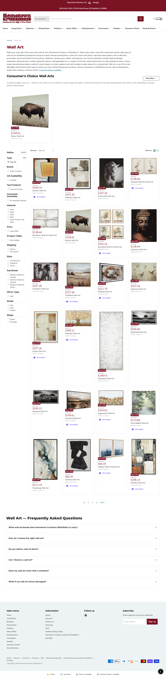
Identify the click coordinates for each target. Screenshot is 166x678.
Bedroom (30, 28)
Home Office (71, 28)
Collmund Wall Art (138, 289)
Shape (10, 315)
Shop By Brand (149, 28)
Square (12, 319)
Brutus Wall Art (17, 136)
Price (9, 227)
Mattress (58, 28)
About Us (49, 618)
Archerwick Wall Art (106, 196)
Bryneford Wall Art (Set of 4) (110, 247)
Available (12, 180)
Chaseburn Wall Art (40, 289)
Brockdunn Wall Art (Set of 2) (44, 235)
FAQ (47, 628)
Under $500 (13, 231)
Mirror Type (13, 292)
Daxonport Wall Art (106, 378)
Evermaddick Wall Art (139, 423)
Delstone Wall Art (40, 411)
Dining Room (44, 28)
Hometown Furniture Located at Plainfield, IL (62, 635)
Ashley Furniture (16, 139)
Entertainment (88, 28)
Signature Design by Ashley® (16, 276)
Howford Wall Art (138, 483)
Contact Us (50, 622)
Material (11, 205)
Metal (11, 212)
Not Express (14, 252)
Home (5, 28)
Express (12, 249)
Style (9, 256)
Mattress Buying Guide (54, 631)
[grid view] (154, 150)
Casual (12, 266)
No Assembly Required (17, 200)
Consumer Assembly (12, 195)
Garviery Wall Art (72, 479)
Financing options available (50, 70)
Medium (12, 310)
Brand (10, 167)
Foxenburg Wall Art (40, 488)
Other (11, 217)
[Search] (141, 18)
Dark (11, 305)
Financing (49, 625)
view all (23, 152)
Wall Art (12, 162)
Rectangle (13, 322)
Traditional (13, 263)
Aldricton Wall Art (72, 197)
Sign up (152, 621)
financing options (27, 565)
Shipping (11, 245)
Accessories (103, 28)
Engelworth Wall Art (106, 413)
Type (9, 158)
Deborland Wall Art (139, 332)
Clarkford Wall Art (72, 295)
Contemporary (14, 261)
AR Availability (14, 176)
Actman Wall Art (39, 190)
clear (24, 158)
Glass (11, 215)
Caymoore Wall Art (139, 249)
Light (11, 308)
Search (48, 615)
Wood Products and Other (16, 221)
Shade (10, 301)
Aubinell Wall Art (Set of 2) (142, 182)
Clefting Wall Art (105, 291)
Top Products (14, 185)
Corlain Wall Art (39, 351)
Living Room (16, 28)
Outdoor (117, 28)
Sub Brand (12, 270)
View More (150, 78)
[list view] (157, 150)
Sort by (33, 150)
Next (102, 502)
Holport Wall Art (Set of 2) (109, 467)
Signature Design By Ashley (16, 286)
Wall (11, 296)
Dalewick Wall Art (72, 333)
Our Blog (49, 638)
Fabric (11, 210)
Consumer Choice (132, 28)
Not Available (14, 240)
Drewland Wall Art (73, 418)
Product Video (14, 236)
